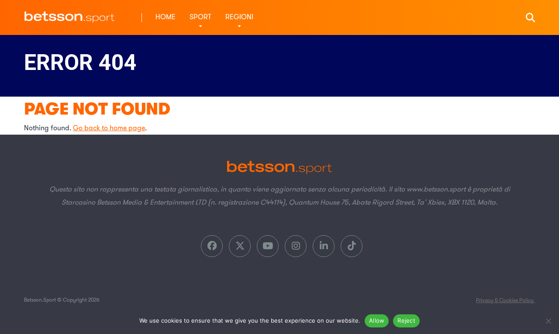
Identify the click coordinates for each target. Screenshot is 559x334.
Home (165, 17)
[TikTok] (351, 246)
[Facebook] (212, 246)
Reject (406, 320)
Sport (200, 17)
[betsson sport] (70, 12)
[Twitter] (240, 246)
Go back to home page (109, 128)
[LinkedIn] (324, 246)
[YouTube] (268, 246)
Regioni (239, 17)
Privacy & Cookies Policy (505, 300)
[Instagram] (296, 246)
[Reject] (548, 321)
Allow (376, 320)
